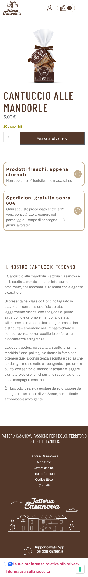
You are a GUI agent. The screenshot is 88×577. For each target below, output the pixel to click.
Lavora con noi (44, 468)
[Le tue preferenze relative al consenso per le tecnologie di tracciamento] (80, 569)
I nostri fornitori (44, 473)
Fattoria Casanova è (44, 456)
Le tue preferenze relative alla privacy (46, 563)
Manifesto (44, 462)
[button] (81, 8)
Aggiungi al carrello (52, 138)
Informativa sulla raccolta (28, 571)
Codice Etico (44, 479)
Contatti (44, 485)
